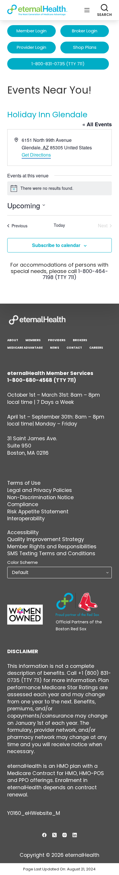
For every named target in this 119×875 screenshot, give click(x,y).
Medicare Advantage (25, 348)
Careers (96, 348)
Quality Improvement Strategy (45, 539)
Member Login (31, 31)
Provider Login (31, 47)
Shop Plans (84, 47)
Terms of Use (23, 483)
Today (59, 225)
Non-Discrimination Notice (40, 497)
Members (33, 340)
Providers (57, 340)
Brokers (80, 340)
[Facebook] (44, 835)
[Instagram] (64, 835)
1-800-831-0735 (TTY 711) (58, 64)
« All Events (97, 124)
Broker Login (84, 31)
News (54, 348)
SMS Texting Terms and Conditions (51, 553)
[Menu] (87, 10)
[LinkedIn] (74, 835)
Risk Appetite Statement (37, 511)
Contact (74, 348)
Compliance (22, 504)
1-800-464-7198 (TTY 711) (75, 274)
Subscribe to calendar (56, 245)
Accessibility (23, 532)
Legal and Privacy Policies (39, 490)
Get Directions (36, 154)
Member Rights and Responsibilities (51, 546)
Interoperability (26, 518)
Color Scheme (22, 562)
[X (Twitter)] (54, 835)
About (12, 340)
